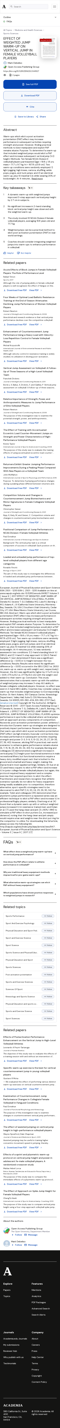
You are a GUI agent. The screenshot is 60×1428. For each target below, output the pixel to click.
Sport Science (12, 945)
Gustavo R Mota (10, 1078)
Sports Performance (15, 916)
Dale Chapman (27, 1134)
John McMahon (10, 474)
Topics (6, 1296)
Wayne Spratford (11, 1134)
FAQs (9, 21)
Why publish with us (13, 1357)
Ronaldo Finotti (10, 567)
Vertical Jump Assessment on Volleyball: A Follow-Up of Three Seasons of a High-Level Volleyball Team (30, 371)
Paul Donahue (9, 536)
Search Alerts (38, 1314)
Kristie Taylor (9, 444)
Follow (48, 916)
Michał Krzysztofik (11, 345)
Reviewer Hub (10, 1351)
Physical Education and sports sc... (22, 1004)
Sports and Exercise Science (19, 1011)
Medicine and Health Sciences (28, 30)
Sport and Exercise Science (18, 938)
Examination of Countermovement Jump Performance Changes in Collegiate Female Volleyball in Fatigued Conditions (26, 1099)
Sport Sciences (13, 1018)
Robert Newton (10, 311)
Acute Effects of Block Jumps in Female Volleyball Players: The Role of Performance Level (29, 271)
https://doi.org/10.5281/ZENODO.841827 (21, 71)
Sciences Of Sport (14, 989)
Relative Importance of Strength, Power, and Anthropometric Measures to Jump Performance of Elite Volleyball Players (29, 402)
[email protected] (9, 702)
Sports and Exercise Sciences (19, 982)
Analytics (36, 1296)
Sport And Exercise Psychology (20, 923)
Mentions (36, 1290)
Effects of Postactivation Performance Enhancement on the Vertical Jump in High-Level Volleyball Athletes (29, 1040)
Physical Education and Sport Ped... (22, 930)
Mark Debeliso (15, 62)
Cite (30, 107)
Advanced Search (41, 1308)
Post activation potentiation (19, 974)
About (35, 1338)
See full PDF (30, 84)
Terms (35, 1363)
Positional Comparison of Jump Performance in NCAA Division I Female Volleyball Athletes (28, 531)
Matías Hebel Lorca (12, 1168)
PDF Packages (39, 1302)
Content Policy (39, 1381)
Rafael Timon (9, 277)
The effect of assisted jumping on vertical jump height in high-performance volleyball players (28, 1128)
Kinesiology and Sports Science (20, 996)
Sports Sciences (10, 33)
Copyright (37, 1375)
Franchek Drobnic (11, 378)
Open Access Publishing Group (23, 66)
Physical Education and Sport (19, 960)
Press (34, 1351)
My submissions (11, 1344)
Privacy (35, 1369)
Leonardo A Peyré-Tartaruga (16, 1047)
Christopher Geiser (12, 509)
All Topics (7, 30)
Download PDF (30, 95)
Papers (6, 1290)
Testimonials (9, 1363)
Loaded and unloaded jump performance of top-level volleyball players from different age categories (29, 560)
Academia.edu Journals (15, 1338)
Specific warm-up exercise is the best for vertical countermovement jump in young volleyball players (29, 1071)
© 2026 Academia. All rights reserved (43, 1413)
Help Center (38, 1357)
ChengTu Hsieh (10, 1198)
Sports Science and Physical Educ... (22, 952)
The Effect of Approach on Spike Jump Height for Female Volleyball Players (29, 1193)
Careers (36, 1344)
